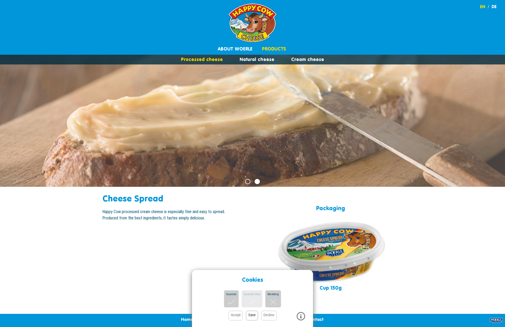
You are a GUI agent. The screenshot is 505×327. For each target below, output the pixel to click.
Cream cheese (307, 59)
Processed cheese (202, 59)
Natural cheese (257, 59)
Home (187, 319)
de (494, 6)
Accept (235, 315)
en (482, 6)
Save (252, 315)
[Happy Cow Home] (252, 23)
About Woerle (235, 49)
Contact (315, 319)
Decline (269, 315)
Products (274, 49)
